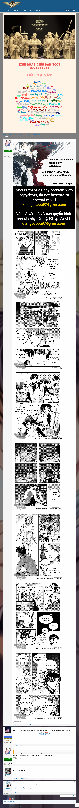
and (20, 764)
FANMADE (38, 10)
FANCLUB (30, 10)
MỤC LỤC (16, 10)
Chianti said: (16, 751)
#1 (74, 140)
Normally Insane (7, 788)
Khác (11, 743)
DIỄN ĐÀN (23, 10)
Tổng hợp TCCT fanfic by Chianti (44, 733)
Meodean (7, 774)
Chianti (8, 734)
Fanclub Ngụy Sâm (44, 734)
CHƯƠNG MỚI (8, 10)
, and (21, 745)
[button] (34, 10)
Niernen (5, 138)
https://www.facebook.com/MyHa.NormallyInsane (21, 787)
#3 (74, 748)
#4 (74, 768)
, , (25, 724)
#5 (74, 781)
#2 (74, 727)
